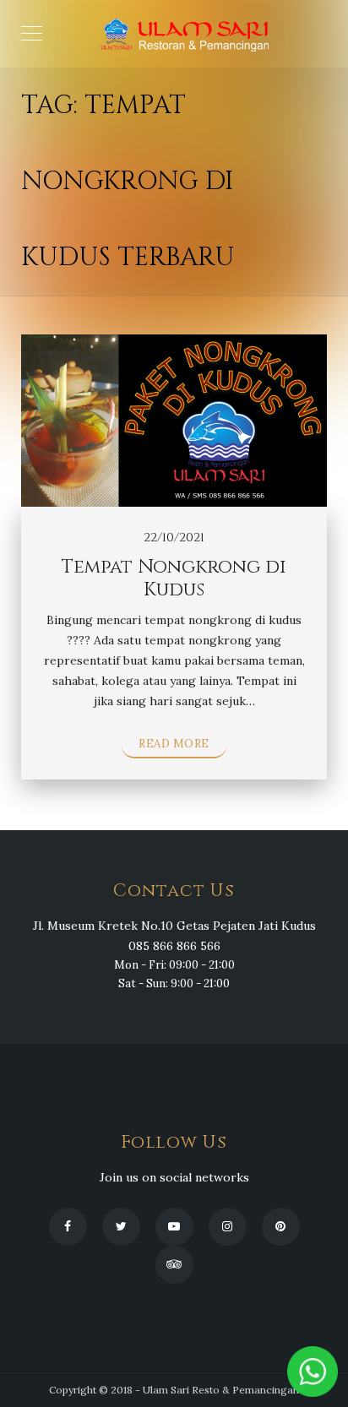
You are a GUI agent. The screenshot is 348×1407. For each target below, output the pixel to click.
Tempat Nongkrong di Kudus (174, 578)
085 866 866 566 (174, 945)
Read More (174, 743)
